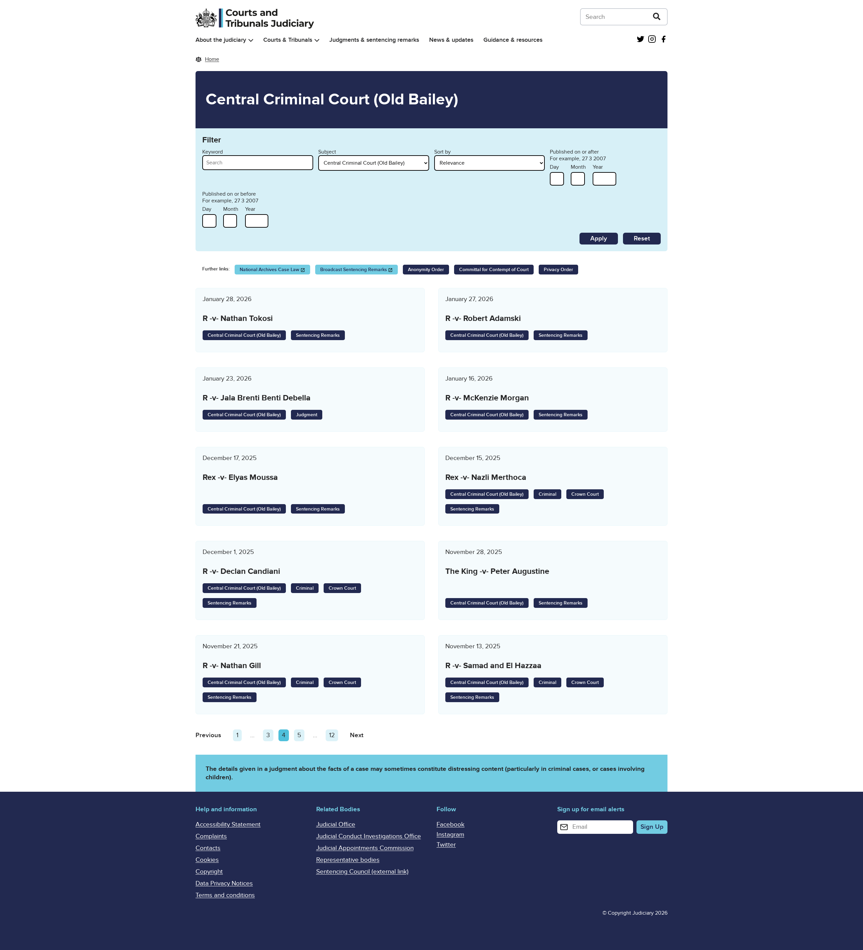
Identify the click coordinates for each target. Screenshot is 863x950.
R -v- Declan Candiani (241, 571)
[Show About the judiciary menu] (250, 40)
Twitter (446, 845)
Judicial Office (335, 824)
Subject (327, 152)
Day (554, 167)
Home (212, 59)
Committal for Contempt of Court (494, 269)
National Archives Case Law (269, 269)
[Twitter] (640, 40)
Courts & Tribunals (287, 39)
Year (598, 167)
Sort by (442, 152)
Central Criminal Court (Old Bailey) (244, 335)
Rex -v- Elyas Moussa (240, 477)
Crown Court (585, 494)
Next (356, 735)
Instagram (450, 835)
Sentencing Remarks (318, 335)
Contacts (208, 848)
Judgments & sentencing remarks (374, 39)
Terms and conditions (225, 895)
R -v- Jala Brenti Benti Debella (256, 398)
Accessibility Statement (228, 824)
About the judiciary (221, 39)
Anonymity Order (426, 269)
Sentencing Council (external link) (362, 872)
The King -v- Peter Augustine (497, 571)
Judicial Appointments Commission (365, 848)
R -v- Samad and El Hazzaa (493, 665)
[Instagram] (652, 40)
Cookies (207, 860)
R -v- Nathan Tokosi (238, 318)
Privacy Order (558, 269)
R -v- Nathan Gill (232, 665)
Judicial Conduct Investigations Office (368, 836)
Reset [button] (642, 238)
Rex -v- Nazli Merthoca (485, 477)
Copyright (209, 872)
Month (578, 167)
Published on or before (229, 194)
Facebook (451, 824)
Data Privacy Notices (224, 883)
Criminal (547, 494)
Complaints (211, 836)
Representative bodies (348, 860)
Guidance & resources (512, 39)
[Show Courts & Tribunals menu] (317, 40)
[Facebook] (663, 40)
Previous (208, 735)
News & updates (451, 39)
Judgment (306, 415)
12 (333, 735)
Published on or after (574, 152)
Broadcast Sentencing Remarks (353, 269)
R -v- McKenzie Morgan (487, 398)
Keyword (212, 152)
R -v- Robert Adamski (483, 318)
